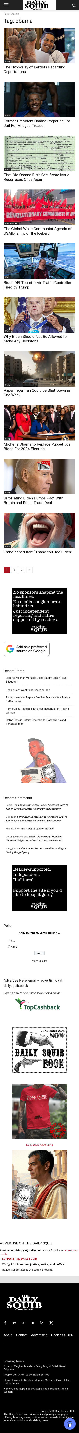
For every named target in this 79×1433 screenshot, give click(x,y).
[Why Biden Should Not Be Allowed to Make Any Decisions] (39, 315)
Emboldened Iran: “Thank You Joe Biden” (38, 552)
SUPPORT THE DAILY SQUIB (19, 1258)
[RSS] (42, 1323)
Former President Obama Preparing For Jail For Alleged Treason (37, 123)
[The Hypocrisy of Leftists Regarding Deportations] (39, 45)
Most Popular (11, 223)
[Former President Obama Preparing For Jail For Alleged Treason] (39, 99)
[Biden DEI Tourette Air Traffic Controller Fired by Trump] (39, 261)
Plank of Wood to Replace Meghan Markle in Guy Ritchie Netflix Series (38, 699)
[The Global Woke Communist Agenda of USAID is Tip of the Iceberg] (39, 207)
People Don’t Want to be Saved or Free (28, 690)
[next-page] (29, 570)
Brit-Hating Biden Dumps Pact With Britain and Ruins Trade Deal (33, 500)
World (7, 61)
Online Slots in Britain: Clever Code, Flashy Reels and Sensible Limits (36, 722)
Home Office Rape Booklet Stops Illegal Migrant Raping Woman (37, 710)
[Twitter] (51, 1323)
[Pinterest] (32, 1323)
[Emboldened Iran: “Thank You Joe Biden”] (39, 530)
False (14, 946)
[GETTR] (23, 1323)
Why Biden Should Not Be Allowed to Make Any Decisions (35, 338)
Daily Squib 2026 (65, 1411)
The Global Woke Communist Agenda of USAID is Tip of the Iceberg (38, 231)
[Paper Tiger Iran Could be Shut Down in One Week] (39, 369)
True (13, 941)
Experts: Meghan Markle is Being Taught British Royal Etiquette (36, 679)
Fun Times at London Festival (37, 828)
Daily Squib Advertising (39, 1144)
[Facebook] (5, 1323)
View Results (39, 960)
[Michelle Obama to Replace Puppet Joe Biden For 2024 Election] (39, 422)
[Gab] (14, 1323)
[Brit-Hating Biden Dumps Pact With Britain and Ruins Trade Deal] (39, 476)
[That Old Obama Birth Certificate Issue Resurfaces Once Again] (39, 153)
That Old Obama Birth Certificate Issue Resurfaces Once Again (36, 177)
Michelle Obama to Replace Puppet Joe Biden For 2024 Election (37, 446)
